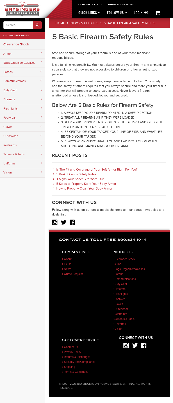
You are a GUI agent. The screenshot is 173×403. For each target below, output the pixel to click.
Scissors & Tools (14, 154)
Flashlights (10, 108)
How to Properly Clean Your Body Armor (83, 188)
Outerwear (10, 136)
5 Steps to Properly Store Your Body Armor (85, 184)
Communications (14, 81)
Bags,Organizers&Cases (19, 63)
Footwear (9, 117)
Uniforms (9, 163)
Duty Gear (10, 90)
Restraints (10, 145)
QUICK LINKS (88, 13)
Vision (7, 172)
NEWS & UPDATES (85, 23)
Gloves (7, 127)
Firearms (9, 99)
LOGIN (138, 13)
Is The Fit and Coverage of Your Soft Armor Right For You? (96, 169)
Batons (8, 72)
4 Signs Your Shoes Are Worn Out (79, 179)
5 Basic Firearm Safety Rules (75, 174)
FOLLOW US (116, 13)
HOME (60, 23)
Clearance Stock (16, 44)
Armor (7, 54)
